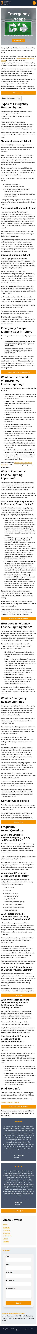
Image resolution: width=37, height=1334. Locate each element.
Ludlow (5, 1238)
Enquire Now (18, 995)
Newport (3, 1102)
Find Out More (18, 822)
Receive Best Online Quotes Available (18, 372)
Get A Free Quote (18, 1211)
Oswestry (6, 1241)
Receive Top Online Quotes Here (18, 618)
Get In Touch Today (18, 93)
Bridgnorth (10, 1102)
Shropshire (6, 1233)
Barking (16, 1102)
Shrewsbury (6, 1230)
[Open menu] (34, 3)
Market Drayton (7, 1236)
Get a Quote (17, 40)
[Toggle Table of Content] (18, 98)
